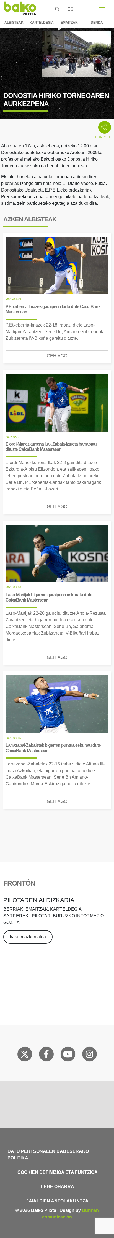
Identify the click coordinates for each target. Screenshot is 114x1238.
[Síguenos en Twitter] (24, 1055)
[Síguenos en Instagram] (89, 1055)
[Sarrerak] (84, 8)
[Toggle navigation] (102, 10)
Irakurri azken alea (28, 936)
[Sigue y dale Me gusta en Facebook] (46, 1055)
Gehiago (57, 356)
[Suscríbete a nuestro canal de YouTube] (67, 1055)
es (69, 9)
